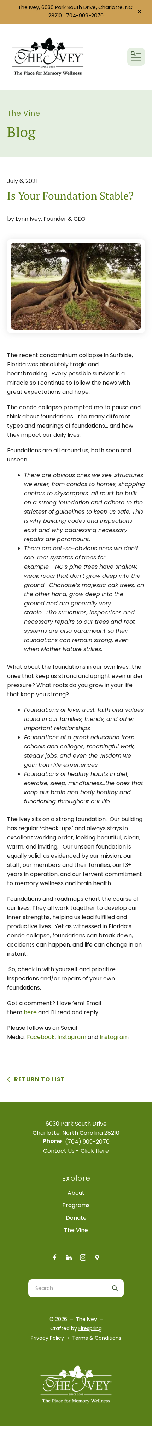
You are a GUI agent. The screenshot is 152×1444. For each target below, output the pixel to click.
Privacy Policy (47, 1337)
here (30, 1012)
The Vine (76, 1230)
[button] (139, 11)
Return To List (39, 1079)
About (76, 1193)
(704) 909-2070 (87, 1142)
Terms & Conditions (96, 1337)
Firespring (90, 1328)
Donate (76, 1218)
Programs (76, 1205)
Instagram (71, 1037)
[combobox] (67, 1288)
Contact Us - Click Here (76, 1151)
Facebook (41, 1037)
